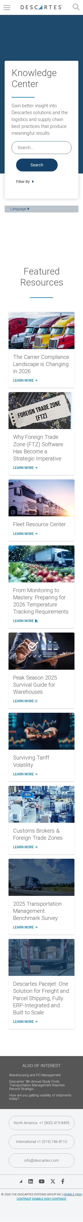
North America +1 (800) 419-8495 (41, 1123)
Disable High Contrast (49, 1198)
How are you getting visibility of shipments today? (40, 1097)
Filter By (23, 181)
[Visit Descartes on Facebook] (62, 1181)
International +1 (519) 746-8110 (41, 1141)
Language (18, 209)
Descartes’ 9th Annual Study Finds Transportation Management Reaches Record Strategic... (37, 1085)
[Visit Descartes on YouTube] (41, 1181)
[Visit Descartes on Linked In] (30, 1181)
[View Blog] (21, 1181)
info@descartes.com (41, 1160)
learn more (25, 381)
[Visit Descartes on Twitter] (52, 1181)
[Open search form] (76, 7)
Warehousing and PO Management (35, 1075)
